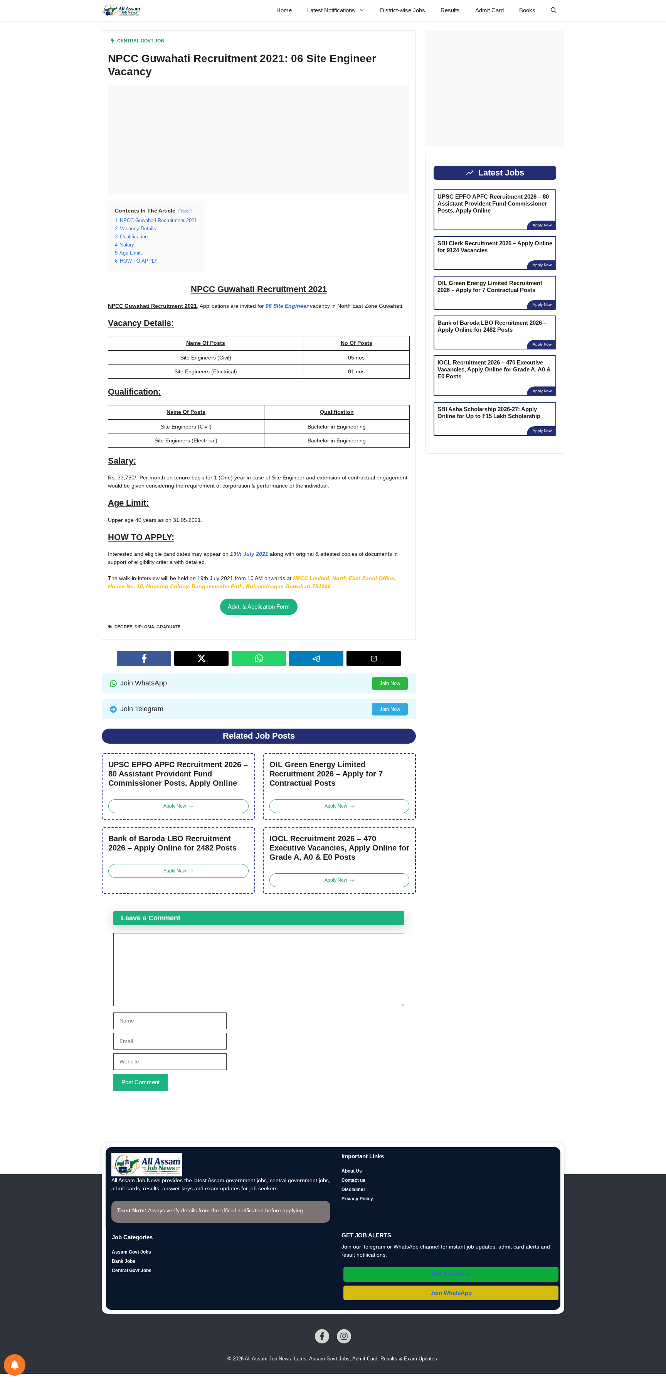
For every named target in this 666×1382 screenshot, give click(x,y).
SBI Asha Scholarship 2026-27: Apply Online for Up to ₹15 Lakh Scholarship (488, 412)
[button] (553, 10)
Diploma (144, 626)
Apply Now (542, 225)
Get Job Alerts (451, 1274)
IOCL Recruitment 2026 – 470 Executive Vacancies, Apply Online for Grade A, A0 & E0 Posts (339, 847)
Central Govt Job (140, 41)
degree (123, 626)
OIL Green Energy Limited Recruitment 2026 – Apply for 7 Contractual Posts (326, 773)
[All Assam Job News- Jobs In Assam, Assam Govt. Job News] (121, 10)
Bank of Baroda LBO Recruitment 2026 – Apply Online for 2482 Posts (172, 843)
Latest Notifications (331, 10)
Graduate (168, 626)
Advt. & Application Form (259, 606)
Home (284, 10)
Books (527, 10)
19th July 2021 (249, 554)
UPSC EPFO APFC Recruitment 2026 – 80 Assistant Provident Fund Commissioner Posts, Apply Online (178, 773)
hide (185, 211)
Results (450, 10)
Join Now (390, 683)
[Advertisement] (259, 140)
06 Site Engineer (287, 306)
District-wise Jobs (402, 10)
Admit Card (489, 10)
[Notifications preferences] (14, 1365)
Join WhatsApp (451, 1292)
